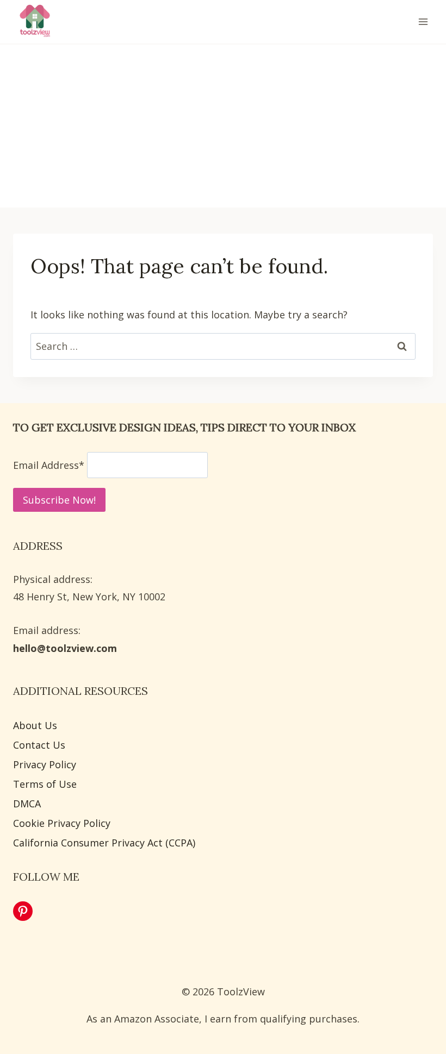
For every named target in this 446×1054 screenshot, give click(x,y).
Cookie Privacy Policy (61, 823)
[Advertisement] (223, 126)
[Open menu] (423, 21)
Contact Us (39, 744)
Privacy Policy (44, 764)
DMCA (27, 803)
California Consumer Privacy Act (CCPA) (104, 842)
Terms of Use (45, 783)
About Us (35, 725)
